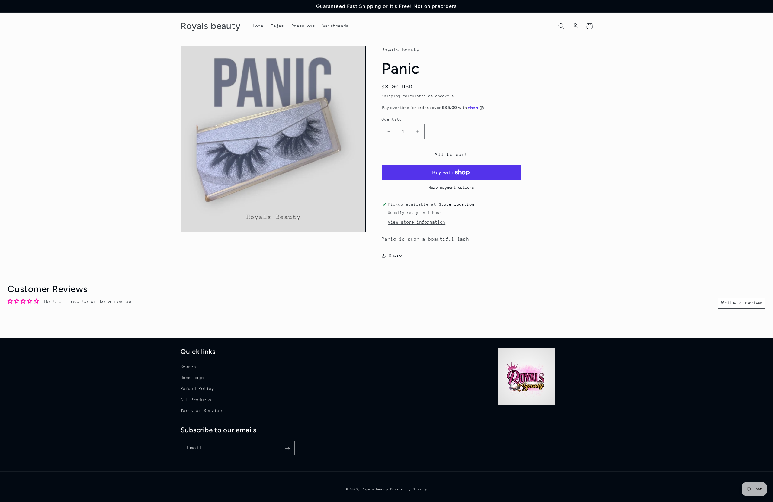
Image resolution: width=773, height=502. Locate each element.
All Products (196, 399)
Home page (192, 377)
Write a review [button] (741, 303)
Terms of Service (201, 410)
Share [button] (395, 255)
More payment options (451, 187)
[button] (562, 26)
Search (188, 366)
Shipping (391, 96)
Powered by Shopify (408, 489)
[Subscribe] (287, 448)
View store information (416, 222)
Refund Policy (197, 388)
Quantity (392, 119)
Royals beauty (376, 489)
